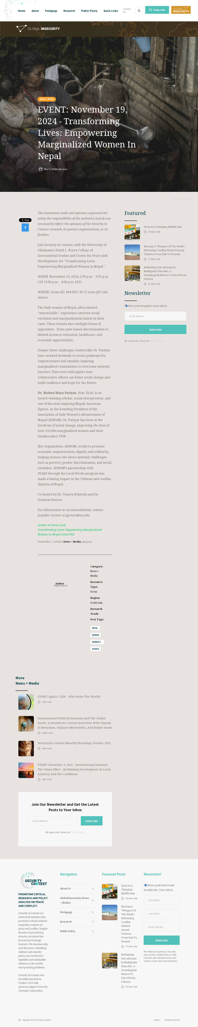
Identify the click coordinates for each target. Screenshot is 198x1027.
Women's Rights (96, 642)
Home (21, 10)
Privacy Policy (78, 832)
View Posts (60, 586)
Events (95, 649)
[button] (35, 11)
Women (95, 635)
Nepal (95, 628)
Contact (157, 1020)
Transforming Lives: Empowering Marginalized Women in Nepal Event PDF (70, 532)
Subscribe (159, 9)
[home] (6, 11)
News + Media (47, 99)
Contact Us (127, 10)
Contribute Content (172, 1020)
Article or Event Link (52, 525)
